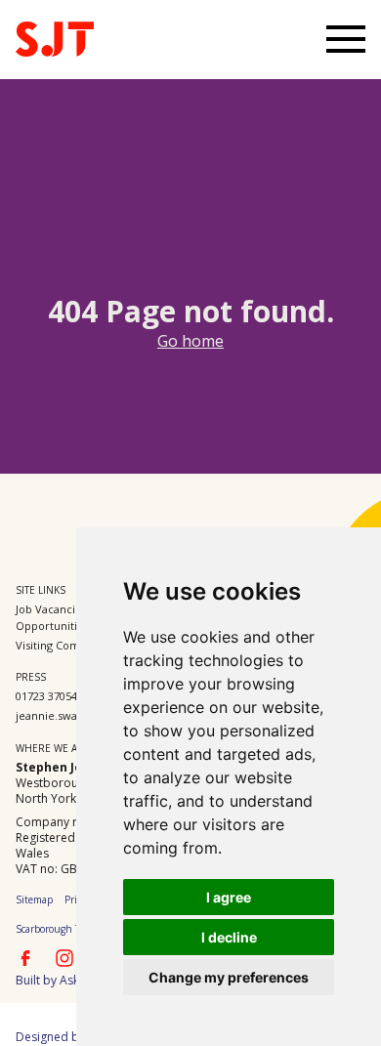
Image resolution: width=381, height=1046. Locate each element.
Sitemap (34, 899)
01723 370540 (49, 696)
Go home (190, 341)
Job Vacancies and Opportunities (62, 617)
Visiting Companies (65, 645)
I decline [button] (229, 937)
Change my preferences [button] (228, 977)
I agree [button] (228, 897)
